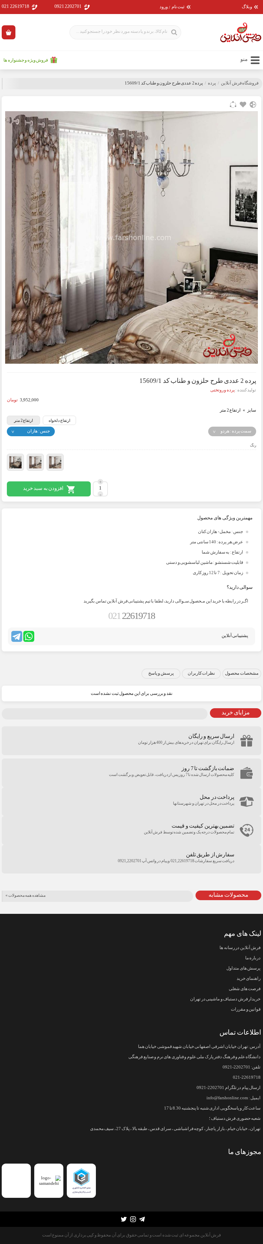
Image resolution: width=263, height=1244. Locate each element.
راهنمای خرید (249, 978)
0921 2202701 (68, 6)
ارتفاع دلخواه (59, 420)
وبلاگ (247, 7)
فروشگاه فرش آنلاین (240, 83)
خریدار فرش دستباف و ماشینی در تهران (225, 999)
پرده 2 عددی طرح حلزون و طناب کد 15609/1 (164, 83)
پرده (212, 83)
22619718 (131, 615)
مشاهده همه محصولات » (25, 895)
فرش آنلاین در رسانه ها (240, 947)
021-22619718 (247, 1077)
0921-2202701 (236, 1067)
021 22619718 (15, 6)
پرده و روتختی (222, 390)
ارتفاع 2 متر (23, 420)
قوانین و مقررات (246, 1009)
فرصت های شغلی (245, 988)
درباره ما (253, 958)
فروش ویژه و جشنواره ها (25, 60)
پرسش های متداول (243, 968)
